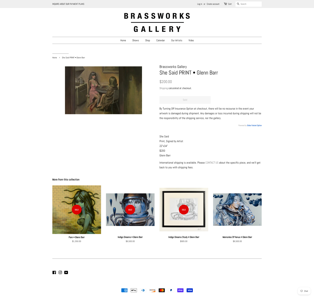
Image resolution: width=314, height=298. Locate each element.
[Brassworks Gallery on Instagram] (60, 273)
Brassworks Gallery (156, 284)
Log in (199, 3)
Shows (135, 40)
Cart (230, 3)
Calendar (160, 40)
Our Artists (176, 40)
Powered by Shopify (174, 284)
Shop (147, 40)
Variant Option (257, 125)
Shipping (163, 88)
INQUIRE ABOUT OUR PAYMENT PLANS (68, 3)
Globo (249, 125)
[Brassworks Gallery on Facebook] (54, 273)
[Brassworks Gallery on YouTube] (66, 273)
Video (191, 40)
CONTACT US (211, 162)
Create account (213, 3)
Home (123, 40)
